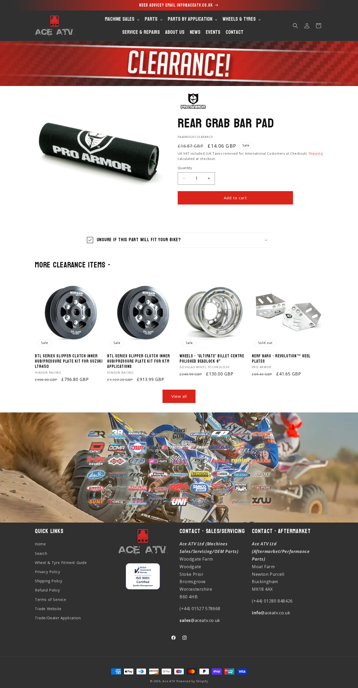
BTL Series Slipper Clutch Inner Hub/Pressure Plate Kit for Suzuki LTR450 (69, 361)
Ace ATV (168, 681)
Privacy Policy (47, 571)
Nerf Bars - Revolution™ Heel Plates (281, 358)
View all (179, 396)
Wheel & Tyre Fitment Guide (61, 562)
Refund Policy (47, 590)
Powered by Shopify (192, 681)
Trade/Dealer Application (58, 617)
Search (41, 553)
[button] (295, 25)
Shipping (315, 153)
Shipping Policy (48, 580)
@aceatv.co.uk (200, 620)
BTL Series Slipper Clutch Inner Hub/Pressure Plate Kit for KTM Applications (138, 361)
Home (40, 544)
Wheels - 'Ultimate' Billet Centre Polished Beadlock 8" (212, 358)
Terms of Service (50, 599)
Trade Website (48, 608)
